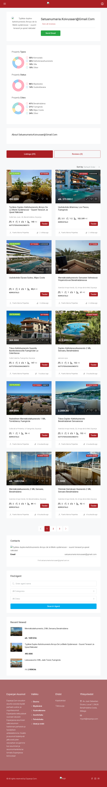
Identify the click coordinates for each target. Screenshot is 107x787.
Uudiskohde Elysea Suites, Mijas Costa (27, 277)
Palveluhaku (38, 719)
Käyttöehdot (60, 701)
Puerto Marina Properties (20, 233)
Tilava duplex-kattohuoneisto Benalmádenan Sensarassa (71, 420)
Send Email (51, 33)
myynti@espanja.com (89, 719)
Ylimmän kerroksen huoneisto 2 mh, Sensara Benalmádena (74, 490)
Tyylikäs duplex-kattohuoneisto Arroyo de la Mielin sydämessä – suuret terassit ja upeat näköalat (28, 209)
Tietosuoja (59, 706)
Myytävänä (37, 706)
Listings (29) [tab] (29, 154)
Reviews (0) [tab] (77, 154)
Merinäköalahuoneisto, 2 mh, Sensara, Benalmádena (46, 628)
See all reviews (48, 24)
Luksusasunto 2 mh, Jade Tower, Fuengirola (43, 660)
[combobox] (92, 167)
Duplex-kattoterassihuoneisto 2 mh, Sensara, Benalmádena (74, 349)
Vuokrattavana (39, 710)
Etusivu (36, 702)
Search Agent (53, 606)
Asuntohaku (38, 715)
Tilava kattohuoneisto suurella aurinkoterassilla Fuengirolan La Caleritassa (23, 350)
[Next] (66, 528)
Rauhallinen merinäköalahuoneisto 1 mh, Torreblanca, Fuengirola (27, 420)
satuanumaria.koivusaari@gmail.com (81, 554)
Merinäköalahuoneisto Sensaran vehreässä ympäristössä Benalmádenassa (77, 278)
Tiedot (44, 224)
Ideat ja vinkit (38, 724)
